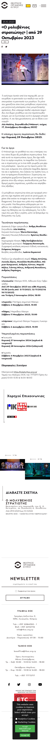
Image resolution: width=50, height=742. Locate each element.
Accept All (25, 735)
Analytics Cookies (26, 718)
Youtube (40, 684)
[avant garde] (32, 407)
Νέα (5, 42)
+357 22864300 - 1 (27, 624)
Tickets (28, 6)
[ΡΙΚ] (12, 407)
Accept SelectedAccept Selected (25, 728)
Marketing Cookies (26, 722)
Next (46, 465)
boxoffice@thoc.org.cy (25, 651)
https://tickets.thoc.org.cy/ (25, 372)
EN (40, 6)
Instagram (29, 684)
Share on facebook (3, 47)
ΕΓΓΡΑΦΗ (25, 598)
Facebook (9, 684)
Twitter (7, 47)
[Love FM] (22, 407)
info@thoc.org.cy (25, 629)
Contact (34, 6)
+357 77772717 (27, 675)
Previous (3, 465)
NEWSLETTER (25, 578)
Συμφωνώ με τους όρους (26, 591)
